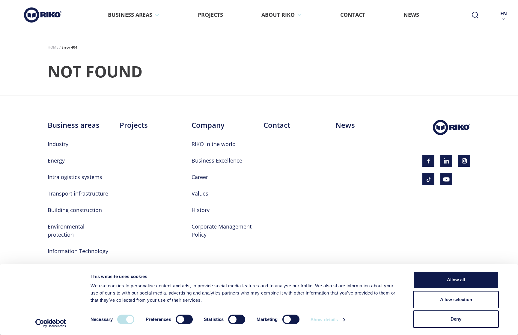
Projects (134, 125)
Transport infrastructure (78, 193)
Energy (56, 160)
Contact (276, 125)
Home (53, 47)
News (345, 125)
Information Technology (78, 251)
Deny (456, 319)
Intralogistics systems (75, 177)
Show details (324, 319)
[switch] (184, 319)
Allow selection (456, 299)
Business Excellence (217, 160)
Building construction (75, 210)
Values (200, 193)
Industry (58, 144)
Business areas (74, 125)
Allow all (456, 279)
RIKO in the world (214, 144)
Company (208, 125)
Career (200, 177)
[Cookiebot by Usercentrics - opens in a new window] (51, 323)
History (201, 210)
